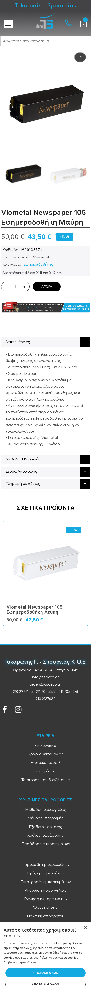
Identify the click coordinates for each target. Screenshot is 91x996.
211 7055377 (46, 692)
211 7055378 (68, 692)
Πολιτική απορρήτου (45, 916)
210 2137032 (45, 699)
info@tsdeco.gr (45, 677)
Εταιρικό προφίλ (45, 763)
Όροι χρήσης (45, 907)
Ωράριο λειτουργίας (45, 754)
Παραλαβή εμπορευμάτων (45, 865)
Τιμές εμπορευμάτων (45, 873)
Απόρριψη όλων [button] (45, 984)
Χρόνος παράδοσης (45, 835)
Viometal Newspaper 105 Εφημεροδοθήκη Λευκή (35, 609)
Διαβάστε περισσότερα (20, 962)
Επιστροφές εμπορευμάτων (45, 882)
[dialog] (45, 959)
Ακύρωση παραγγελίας (45, 890)
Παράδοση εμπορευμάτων (45, 844)
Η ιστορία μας (45, 771)
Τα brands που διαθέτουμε (45, 780)
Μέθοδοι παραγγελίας (45, 810)
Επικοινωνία (45, 746)
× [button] (85, 927)
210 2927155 (23, 692)
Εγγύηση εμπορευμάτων (45, 899)
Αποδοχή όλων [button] (45, 973)
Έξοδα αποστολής (45, 827)
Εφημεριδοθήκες (38, 264)
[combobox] (45, 41)
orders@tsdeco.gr (45, 684)
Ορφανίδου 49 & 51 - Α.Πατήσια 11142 (45, 670)
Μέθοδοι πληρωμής (45, 818)
